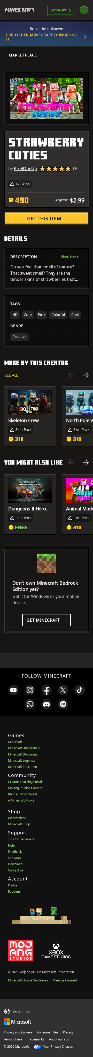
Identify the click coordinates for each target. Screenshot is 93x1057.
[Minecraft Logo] (21, 10)
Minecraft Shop (19, 824)
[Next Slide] (86, 375)
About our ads (59, 1039)
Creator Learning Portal (25, 782)
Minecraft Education (22, 767)
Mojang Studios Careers (25, 788)
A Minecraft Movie (21, 800)
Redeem (14, 891)
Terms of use (13, 1039)
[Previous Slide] (71, 375)
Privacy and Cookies (18, 1032)
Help (11, 845)
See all (11, 375)
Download (15, 864)
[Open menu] (84, 10)
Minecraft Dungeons (22, 754)
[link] (13, 690)
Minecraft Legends (21, 760)
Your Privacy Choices (58, 1046)
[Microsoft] (17, 1021)
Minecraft (15, 742)
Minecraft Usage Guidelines (28, 980)
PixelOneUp (25, 168)
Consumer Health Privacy (55, 1032)
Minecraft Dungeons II (24, 748)
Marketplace (23, 55)
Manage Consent (64, 980)
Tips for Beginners (21, 839)
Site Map (14, 858)
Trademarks (35, 1039)
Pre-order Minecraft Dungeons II (41, 36)
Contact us (15, 870)
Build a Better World (22, 794)
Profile (12, 885)
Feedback (15, 851)
